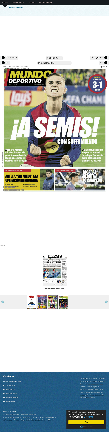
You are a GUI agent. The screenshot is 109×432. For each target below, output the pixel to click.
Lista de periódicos (9, 385)
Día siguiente (97, 57)
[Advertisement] (54, 36)
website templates (39, 420)
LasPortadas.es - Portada (11, 420)
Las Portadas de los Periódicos (54, 288)
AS (7, 62)
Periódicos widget (45, 2)
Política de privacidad (9, 412)
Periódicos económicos (10, 397)
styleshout (51, 420)
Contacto (31, 2)
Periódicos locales (9, 401)
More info (88, 416)
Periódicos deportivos (10, 393)
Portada (5, 2)
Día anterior (11, 57)
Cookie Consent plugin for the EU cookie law (86, 426)
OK (86, 422)
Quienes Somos (18, 2)
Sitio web (105, 67)
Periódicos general (9, 389)
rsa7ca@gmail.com (14, 381)
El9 (102, 62)
